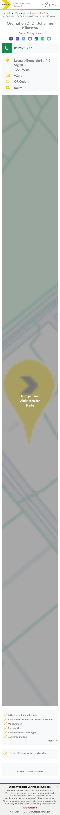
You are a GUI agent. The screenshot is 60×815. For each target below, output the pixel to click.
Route (18, 88)
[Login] (46, 4)
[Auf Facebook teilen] (11, 38)
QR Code (20, 81)
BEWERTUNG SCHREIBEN (30, 771)
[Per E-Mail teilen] (30, 38)
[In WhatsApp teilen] (42, 38)
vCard (18, 75)
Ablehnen (14, 811)
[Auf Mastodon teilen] (17, 38)
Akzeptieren (30, 807)
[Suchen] (54, 4)
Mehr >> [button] (52, 740)
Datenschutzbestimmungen (37, 811)
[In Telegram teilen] (49, 38)
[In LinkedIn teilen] (36, 38)
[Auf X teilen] (23, 38)
